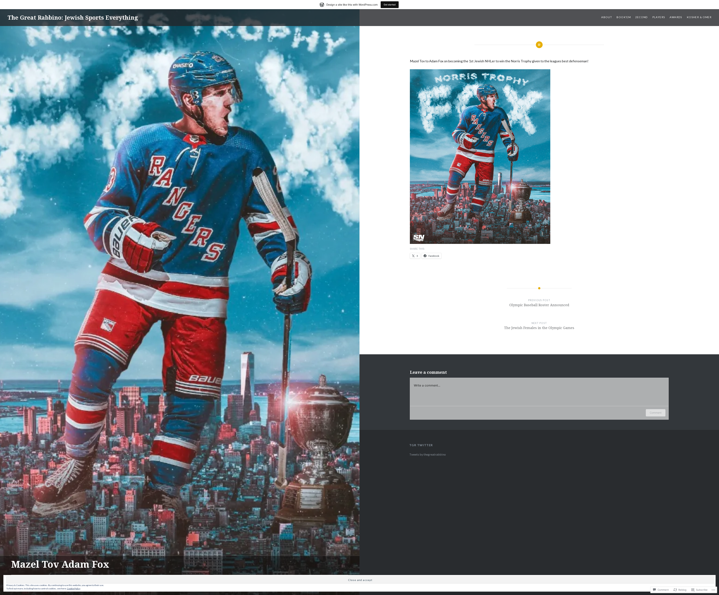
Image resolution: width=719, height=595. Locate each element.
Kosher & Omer (699, 17)
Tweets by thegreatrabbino (427, 454)
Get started (390, 4)
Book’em (624, 17)
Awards (676, 17)
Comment (656, 412)
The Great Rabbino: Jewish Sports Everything (72, 17)
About (606, 17)
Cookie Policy (73, 588)
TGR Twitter (421, 445)
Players (658, 17)
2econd (641, 17)
